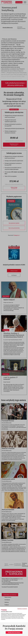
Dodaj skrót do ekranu (14, 632)
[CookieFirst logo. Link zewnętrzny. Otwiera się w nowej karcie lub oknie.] (4, 610)
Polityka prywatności (22, 608)
